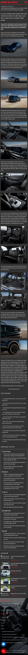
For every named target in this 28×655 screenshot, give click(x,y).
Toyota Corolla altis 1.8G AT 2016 (18, 557)
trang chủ (3, 6)
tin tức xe (9, 6)
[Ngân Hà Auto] (9, 2)
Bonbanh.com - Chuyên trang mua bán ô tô (14, 652)
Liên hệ (2, 628)
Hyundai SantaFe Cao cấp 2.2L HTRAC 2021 (18, 579)
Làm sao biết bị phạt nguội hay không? (14, 507)
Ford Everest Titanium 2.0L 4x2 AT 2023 (18, 587)
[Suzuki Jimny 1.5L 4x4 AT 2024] (5, 594)
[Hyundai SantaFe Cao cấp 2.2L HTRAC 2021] (5, 581)
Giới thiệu (3, 620)
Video (2, 626)
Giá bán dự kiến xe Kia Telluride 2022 (15, 385)
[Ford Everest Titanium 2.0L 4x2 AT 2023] (5, 588)
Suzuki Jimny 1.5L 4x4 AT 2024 (18, 593)
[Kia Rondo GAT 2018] (5, 573)
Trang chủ (3, 617)
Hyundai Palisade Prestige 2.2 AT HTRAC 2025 (19, 564)
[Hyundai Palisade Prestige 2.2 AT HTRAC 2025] (5, 565)
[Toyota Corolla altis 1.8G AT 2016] (5, 557)
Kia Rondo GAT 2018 (16, 571)
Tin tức (2, 623)
